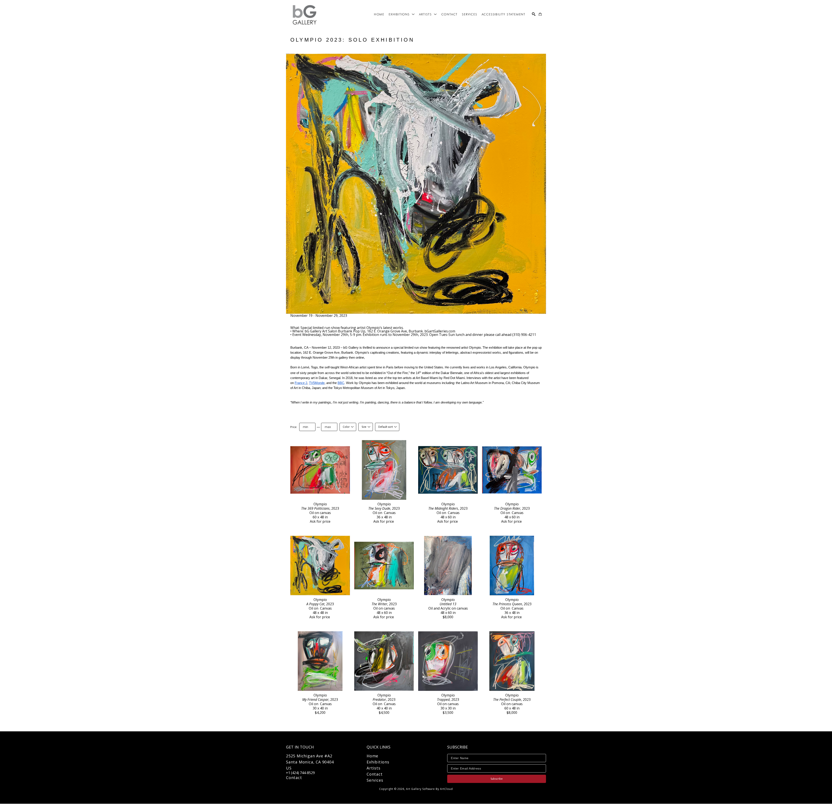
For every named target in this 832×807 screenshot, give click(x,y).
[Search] (533, 14)
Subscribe (497, 779)
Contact (294, 777)
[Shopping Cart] (540, 14)
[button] (402, 14)
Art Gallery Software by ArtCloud (429, 789)
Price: (293, 427)
